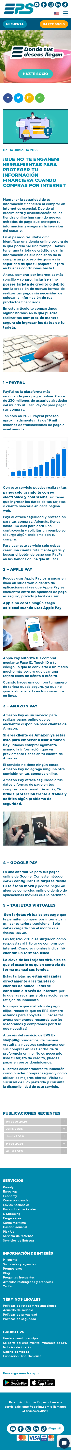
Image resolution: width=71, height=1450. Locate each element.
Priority (8, 1187)
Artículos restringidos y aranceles (28, 1282)
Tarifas (8, 1286)
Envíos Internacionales (19, 1209)
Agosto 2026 (16, 1121)
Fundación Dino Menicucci (22, 1356)
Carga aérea (12, 1218)
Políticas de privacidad (20, 1314)
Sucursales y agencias (19, 1264)
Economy (10, 1196)
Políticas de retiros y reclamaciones (29, 1306)
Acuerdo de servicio (18, 1310)
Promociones (12, 1268)
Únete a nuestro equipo (20, 1338)
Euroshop (10, 1191)
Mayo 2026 (14, 1143)
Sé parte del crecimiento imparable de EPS (35, 1343)
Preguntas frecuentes (19, 1277)
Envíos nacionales (16, 1205)
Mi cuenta (15, 24)
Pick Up (8, 1231)
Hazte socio (54, 24)
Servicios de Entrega (18, 1240)
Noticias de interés (17, 1347)
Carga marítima (14, 1223)
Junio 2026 (15, 1136)
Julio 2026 (14, 1128)
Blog (6, 1273)
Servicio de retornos (18, 1236)
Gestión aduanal (15, 1227)
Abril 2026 (14, 1151)
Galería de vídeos (16, 1352)
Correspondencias (16, 1200)
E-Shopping (11, 1214)
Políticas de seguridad (19, 1319)
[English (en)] (56, 13)
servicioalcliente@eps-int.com (27, 1407)
